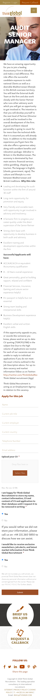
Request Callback (30, 2)
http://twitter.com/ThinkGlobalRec (20, 374)
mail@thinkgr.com (23, 694)
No (5, 520)
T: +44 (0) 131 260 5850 (24, 692)
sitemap (8, 689)
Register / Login (10, 2)
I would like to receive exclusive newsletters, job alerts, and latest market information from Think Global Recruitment (19, 548)
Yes (6, 514)
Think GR (12, 14)
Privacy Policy (11, 584)
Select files (20, 473)
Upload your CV (11, 456)
